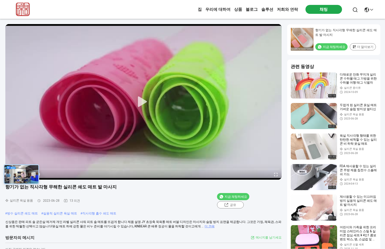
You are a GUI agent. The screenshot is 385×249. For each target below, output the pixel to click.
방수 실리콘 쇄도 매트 (22, 213)
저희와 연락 (287, 9)
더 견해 (210, 226)
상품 (238, 9)
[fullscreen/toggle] (275, 174)
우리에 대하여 (218, 9)
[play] (143, 101)
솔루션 (267, 9)
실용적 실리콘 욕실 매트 (60, 213)
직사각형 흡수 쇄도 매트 (99, 213)
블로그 (252, 9)
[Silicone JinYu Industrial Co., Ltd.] (22, 9)
